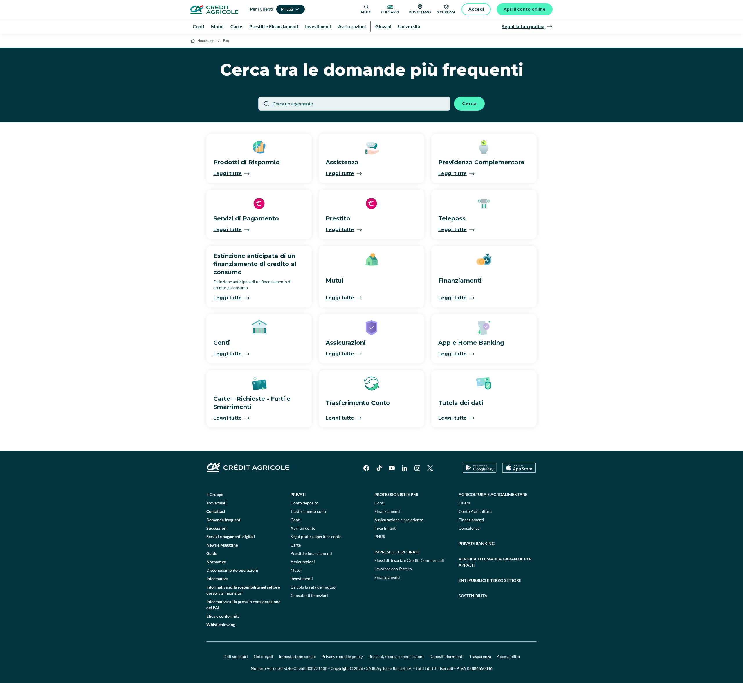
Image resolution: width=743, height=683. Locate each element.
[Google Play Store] (479, 468)
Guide (211, 553)
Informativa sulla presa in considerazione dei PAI (243, 604)
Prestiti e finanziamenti (311, 553)
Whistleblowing (220, 624)
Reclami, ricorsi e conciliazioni (396, 656)
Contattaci (215, 511)
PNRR (379, 536)
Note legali (263, 656)
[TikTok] (379, 468)
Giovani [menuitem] (383, 26)
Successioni (217, 528)
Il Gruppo (214, 494)
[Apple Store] (519, 468)
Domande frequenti (223, 519)
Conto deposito (304, 502)
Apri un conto (303, 528)
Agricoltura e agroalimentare (493, 494)
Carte (296, 544)
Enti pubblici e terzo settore (490, 580)
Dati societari (235, 656)
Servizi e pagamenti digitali (230, 536)
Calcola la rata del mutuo (313, 587)
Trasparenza (480, 656)
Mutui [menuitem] (217, 26)
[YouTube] (392, 468)
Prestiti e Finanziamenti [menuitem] (273, 26)
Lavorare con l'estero (393, 568)
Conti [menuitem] (198, 26)
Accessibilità (508, 656)
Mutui (296, 570)
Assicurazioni (303, 561)
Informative (217, 578)
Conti (296, 519)
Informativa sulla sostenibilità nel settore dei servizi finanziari (243, 590)
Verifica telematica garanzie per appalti (495, 561)
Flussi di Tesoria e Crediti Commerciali (409, 560)
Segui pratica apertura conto (316, 536)
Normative (216, 561)
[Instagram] (417, 468)
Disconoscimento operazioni (232, 570)
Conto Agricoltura (475, 511)
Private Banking (477, 543)
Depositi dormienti (446, 656)
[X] (430, 468)
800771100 (316, 668)
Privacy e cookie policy (342, 656)
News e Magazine (222, 544)
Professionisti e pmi (396, 494)
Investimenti (302, 578)
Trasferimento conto (309, 511)
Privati (298, 494)
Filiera (464, 502)
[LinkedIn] (404, 468)
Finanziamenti (387, 511)
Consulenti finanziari (309, 595)
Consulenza (469, 528)
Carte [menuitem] (236, 26)
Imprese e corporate (397, 551)
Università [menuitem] (409, 26)
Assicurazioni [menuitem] (352, 26)
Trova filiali (216, 502)
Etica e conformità (222, 616)
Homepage (205, 40)
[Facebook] (366, 468)
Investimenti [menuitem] (318, 26)
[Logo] (214, 9)
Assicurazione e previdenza (398, 519)
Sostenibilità (473, 595)
